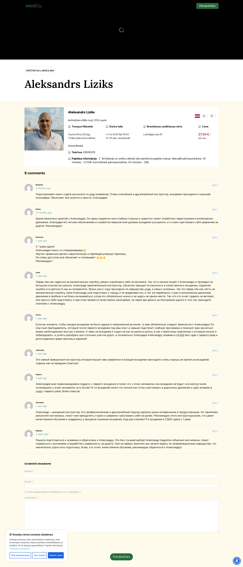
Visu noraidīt (39, 555)
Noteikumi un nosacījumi (169, 6)
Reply (215, 185)
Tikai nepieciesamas (20, 555)
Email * (28, 481)
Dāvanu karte (101, 6)
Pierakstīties (207, 5)
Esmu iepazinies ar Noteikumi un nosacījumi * (54, 491)
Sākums (53, 4)
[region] (37, 545)
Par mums (88, 6)
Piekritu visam (55, 555)
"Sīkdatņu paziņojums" (20, 548)
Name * (28, 471)
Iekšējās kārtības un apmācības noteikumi (138, 6)
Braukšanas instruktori (69, 6)
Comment (31, 497)
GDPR (187, 4)
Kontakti (116, 4)
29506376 (89, 152)
